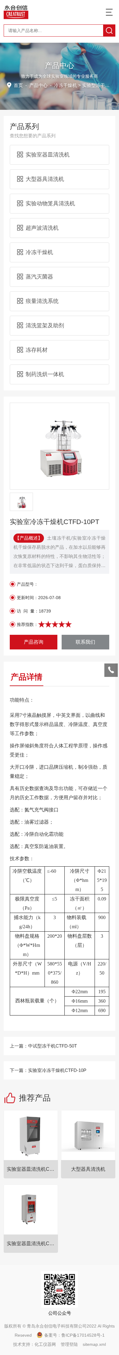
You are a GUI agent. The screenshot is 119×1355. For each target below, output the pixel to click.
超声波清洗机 (42, 228)
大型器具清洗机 (45, 179)
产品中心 (38, 85)
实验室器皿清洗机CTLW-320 (32, 1243)
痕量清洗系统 (42, 301)
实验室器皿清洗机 (48, 155)
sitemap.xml (94, 1344)
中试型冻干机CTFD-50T (52, 1045)
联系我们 (85, 642)
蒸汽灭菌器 (39, 277)
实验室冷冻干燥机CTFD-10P (57, 1070)
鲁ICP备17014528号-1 (83, 1335)
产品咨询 (33, 642)
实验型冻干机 (96, 85)
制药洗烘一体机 (45, 374)
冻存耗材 (37, 350)
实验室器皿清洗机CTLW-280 (32, 1169)
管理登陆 (69, 1344)
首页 (18, 85)
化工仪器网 (45, 1344)
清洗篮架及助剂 (45, 325)
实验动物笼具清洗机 (50, 203)
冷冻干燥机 (65, 85)
